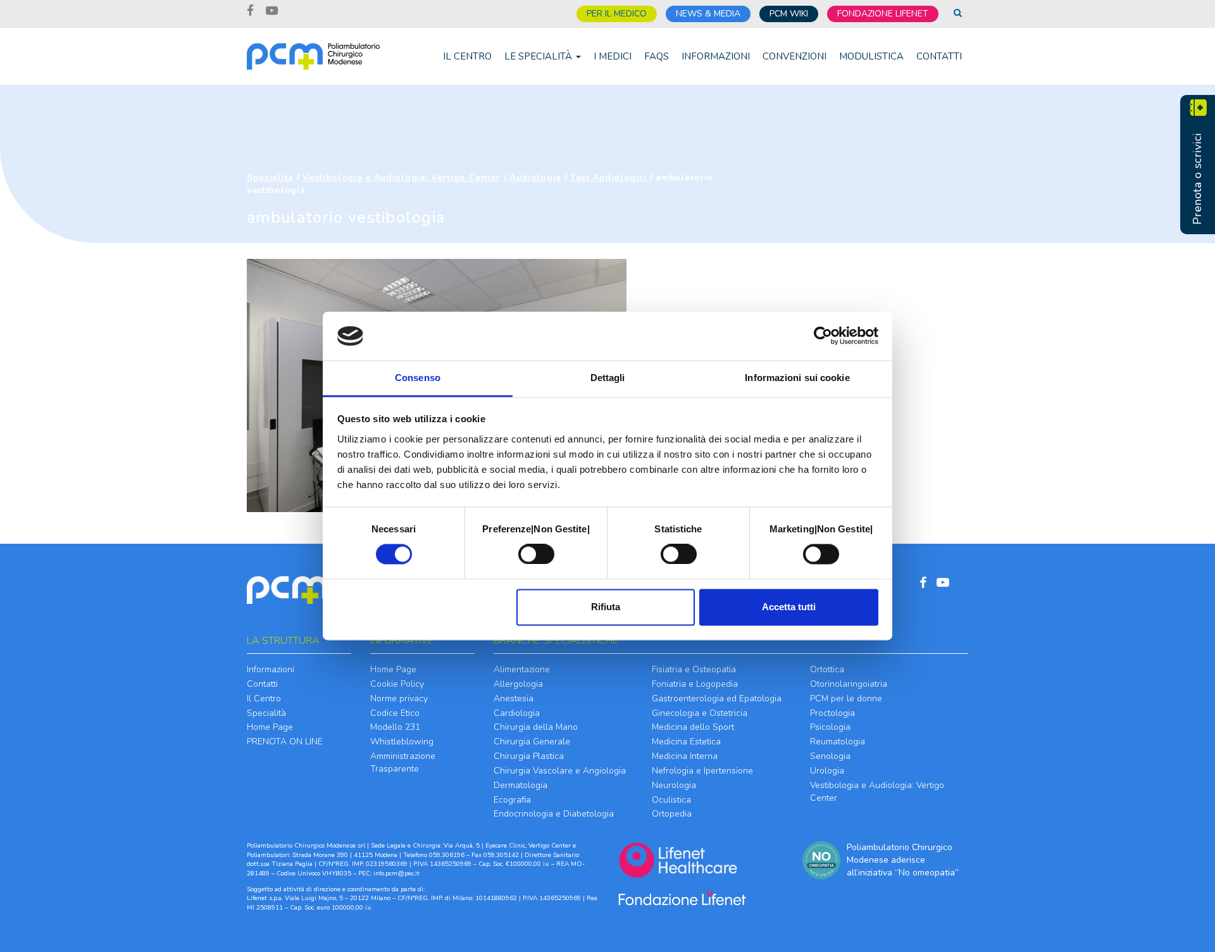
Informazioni (716, 56)
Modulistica (871, 56)
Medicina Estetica (686, 742)
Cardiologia (517, 713)
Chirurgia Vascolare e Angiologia (560, 771)
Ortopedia (672, 814)
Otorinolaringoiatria (848, 684)
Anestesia (513, 698)
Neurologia (674, 785)
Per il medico (617, 14)
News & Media (708, 14)
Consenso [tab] (417, 377)
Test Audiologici (608, 178)
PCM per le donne (846, 698)
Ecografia (512, 800)
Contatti (939, 56)
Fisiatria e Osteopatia (694, 669)
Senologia (830, 756)
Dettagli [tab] (607, 377)
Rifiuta (605, 606)
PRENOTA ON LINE (285, 742)
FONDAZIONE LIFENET (882, 14)
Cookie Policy (397, 684)
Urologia (827, 771)
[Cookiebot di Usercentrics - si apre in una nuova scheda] (823, 336)
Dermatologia (520, 785)
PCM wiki (789, 14)
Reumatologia (837, 742)
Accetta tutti (789, 606)
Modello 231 (395, 727)
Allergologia (518, 684)
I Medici (613, 56)
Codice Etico (395, 713)
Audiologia (535, 178)
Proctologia (832, 713)
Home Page (270, 727)
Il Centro (467, 56)
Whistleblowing (401, 742)
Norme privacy (399, 698)
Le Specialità (539, 56)
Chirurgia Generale (532, 742)
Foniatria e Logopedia (695, 684)
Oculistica (671, 800)
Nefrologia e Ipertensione (702, 771)
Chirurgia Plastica (529, 756)
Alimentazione (522, 669)
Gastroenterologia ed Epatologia (717, 698)
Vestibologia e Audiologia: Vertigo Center (401, 178)
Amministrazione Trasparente (402, 762)
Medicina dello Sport (693, 727)
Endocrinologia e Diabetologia (554, 814)
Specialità (270, 178)
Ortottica (827, 669)
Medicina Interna (685, 756)
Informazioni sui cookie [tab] (797, 377)
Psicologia (830, 727)
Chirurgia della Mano (536, 727)
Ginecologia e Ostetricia (699, 713)
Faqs (656, 56)
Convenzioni (794, 56)
